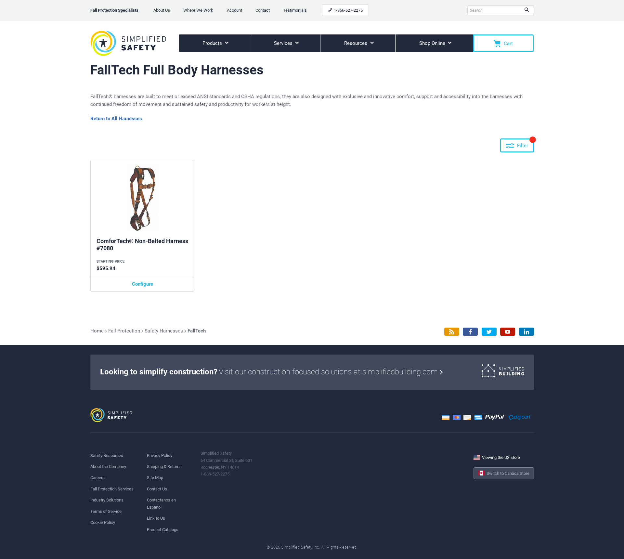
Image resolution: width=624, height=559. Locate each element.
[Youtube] (507, 332)
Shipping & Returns (164, 466)
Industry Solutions (107, 500)
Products (212, 43)
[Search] (527, 10)
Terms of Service (106, 511)
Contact (262, 10)
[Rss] (451, 332)
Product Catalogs (162, 529)
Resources (356, 43)
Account (234, 10)
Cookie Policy (102, 522)
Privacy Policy (159, 455)
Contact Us (157, 489)
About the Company (108, 466)
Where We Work (198, 10)
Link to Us (156, 518)
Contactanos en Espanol (161, 503)
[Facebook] (470, 332)
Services (284, 43)
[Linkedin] (526, 332)
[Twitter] (489, 332)
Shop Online (433, 43)
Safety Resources (106, 455)
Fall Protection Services (112, 489)
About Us (161, 10)
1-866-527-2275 (348, 10)
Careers (97, 477)
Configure (142, 284)
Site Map (155, 477)
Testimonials (295, 10)
